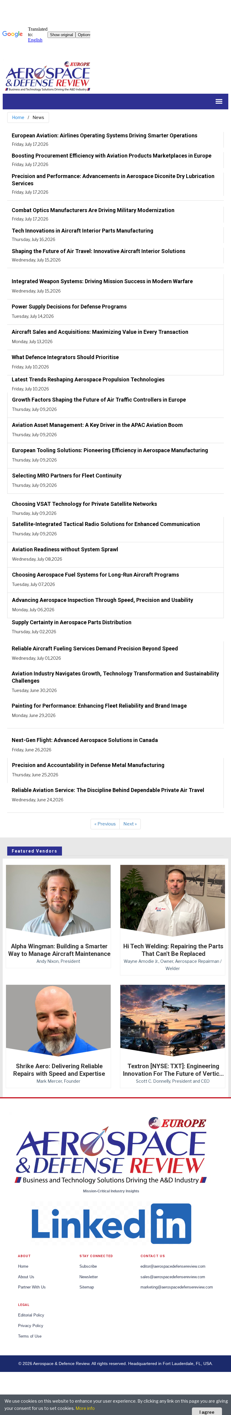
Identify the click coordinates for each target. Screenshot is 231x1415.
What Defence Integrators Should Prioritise (65, 357)
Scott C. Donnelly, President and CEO (173, 1081)
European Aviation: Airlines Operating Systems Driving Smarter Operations (104, 135)
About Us (26, 1277)
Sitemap (86, 1287)
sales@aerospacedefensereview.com (172, 1277)
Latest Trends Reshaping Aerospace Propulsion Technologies (88, 379)
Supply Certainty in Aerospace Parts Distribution (71, 622)
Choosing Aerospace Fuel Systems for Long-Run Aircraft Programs (95, 574)
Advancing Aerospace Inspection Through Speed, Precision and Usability (102, 600)
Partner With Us (32, 1287)
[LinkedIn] (111, 1222)
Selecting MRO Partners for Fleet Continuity (67, 475)
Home (18, 117)
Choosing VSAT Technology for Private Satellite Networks (84, 504)
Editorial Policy (31, 1315)
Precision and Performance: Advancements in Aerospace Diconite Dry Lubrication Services (113, 179)
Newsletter (88, 1277)
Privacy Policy (30, 1326)
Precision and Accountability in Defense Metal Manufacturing (88, 765)
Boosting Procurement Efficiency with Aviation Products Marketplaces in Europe (111, 155)
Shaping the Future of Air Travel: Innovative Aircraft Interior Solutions (98, 251)
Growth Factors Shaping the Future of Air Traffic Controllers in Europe (99, 399)
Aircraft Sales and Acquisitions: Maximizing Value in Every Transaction (100, 332)
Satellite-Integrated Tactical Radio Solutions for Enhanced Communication (106, 524)
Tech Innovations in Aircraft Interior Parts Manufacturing (82, 230)
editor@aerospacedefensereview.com (172, 1266)
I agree (206, 1412)
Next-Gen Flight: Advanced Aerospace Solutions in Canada (85, 740)
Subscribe (88, 1266)
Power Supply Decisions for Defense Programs (69, 306)
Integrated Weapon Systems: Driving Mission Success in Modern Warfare (102, 281)
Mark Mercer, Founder (58, 1081)
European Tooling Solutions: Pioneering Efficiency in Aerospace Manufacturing (110, 450)
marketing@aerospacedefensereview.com (176, 1287)
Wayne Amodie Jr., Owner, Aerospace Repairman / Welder (173, 965)
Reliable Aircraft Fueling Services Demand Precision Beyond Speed (95, 648)
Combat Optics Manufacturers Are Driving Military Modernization (93, 210)
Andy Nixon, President (58, 961)
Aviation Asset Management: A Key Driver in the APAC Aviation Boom (97, 425)
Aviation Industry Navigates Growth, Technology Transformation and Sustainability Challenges (115, 677)
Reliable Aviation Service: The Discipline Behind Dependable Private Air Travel (108, 790)
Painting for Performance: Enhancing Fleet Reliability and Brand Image (99, 706)
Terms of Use (30, 1336)
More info (85, 1408)
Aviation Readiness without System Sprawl (65, 549)
